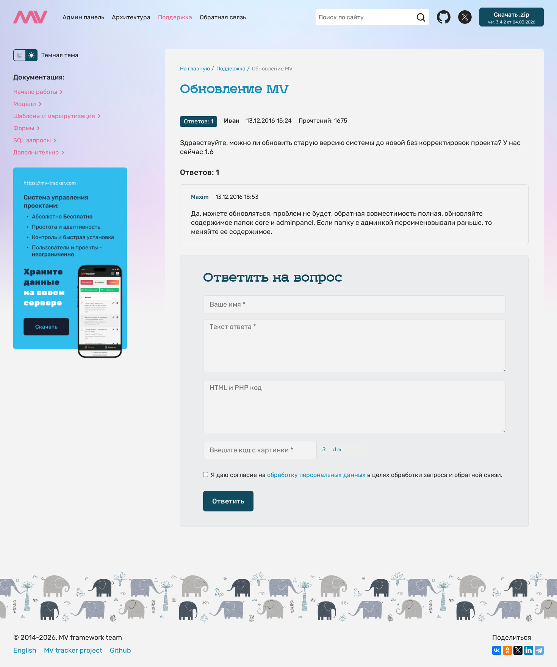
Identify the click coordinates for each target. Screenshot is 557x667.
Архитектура (131, 17)
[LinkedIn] (528, 650)
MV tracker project (73, 650)
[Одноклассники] (507, 650)
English (24, 650)
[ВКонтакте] (496, 650)
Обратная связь (223, 17)
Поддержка (175, 17)
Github (120, 650)
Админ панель (83, 17)
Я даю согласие (233, 474)
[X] (518, 650)
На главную (195, 68)
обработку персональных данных (316, 474)
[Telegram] (539, 650)
